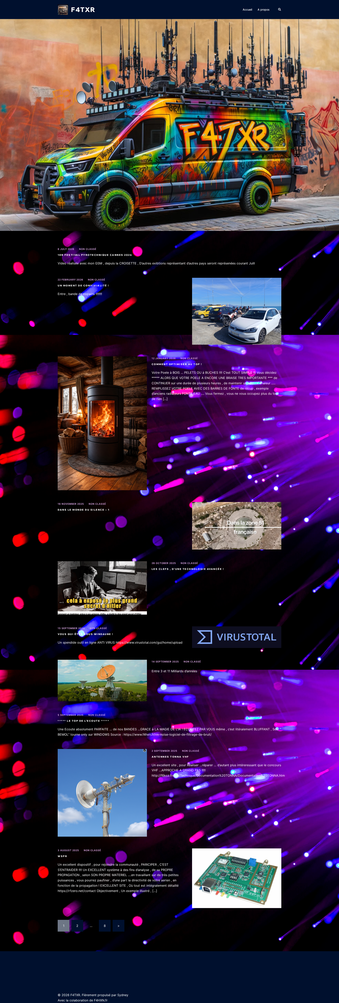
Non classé (87, 249)
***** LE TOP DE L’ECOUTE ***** (83, 720)
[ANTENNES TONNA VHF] (102, 793)
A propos (264, 9)
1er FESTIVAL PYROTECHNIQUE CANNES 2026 (95, 254)
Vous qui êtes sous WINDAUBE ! (85, 634)
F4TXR (83, 9)
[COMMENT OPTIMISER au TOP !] (102, 423)
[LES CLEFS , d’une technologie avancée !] (102, 588)
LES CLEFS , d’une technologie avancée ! (188, 569)
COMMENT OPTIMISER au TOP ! (177, 364)
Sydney (122, 995)
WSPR (62, 856)
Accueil (247, 9)
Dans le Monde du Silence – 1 (83, 509)
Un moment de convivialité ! (83, 285)
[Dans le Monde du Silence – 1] (236, 525)
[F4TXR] (63, 9)
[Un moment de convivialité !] (236, 311)
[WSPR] (236, 878)
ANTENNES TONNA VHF (170, 756)
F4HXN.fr (101, 1000)
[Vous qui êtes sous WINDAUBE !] (236, 637)
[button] (279, 9)
